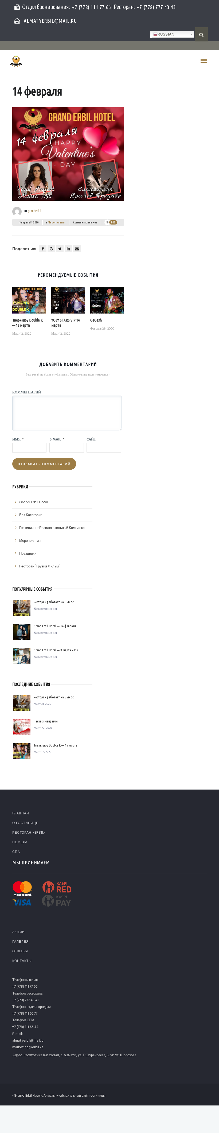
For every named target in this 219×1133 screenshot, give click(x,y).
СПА (16, 851)
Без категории (30, 514)
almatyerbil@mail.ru (50, 21)
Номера (20, 842)
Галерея (20, 941)
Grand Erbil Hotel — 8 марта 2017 (56, 650)
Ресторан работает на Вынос (54, 602)
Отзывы (20, 951)
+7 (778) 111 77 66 (91, 7)
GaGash (96, 320)
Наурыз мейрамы (46, 721)
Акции (18, 932)
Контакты (22, 960)
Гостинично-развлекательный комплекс (52, 527)
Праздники (27, 553)
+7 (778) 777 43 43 (156, 7)
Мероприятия (56, 222)
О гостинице (25, 823)
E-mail (56, 439)
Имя (18, 439)
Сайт (91, 439)
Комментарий (26, 392)
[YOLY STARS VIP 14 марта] (68, 302)
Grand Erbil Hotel (33, 502)
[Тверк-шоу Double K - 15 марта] (29, 302)
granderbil (34, 210)
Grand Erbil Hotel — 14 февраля (55, 626)
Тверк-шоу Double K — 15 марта (27, 322)
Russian (166, 34)
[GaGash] (107, 302)
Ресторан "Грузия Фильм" (39, 566)
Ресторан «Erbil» (29, 832)
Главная (20, 813)
